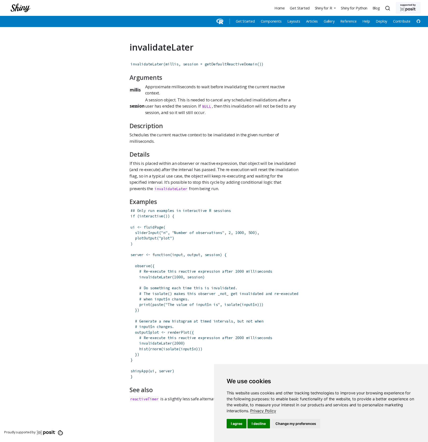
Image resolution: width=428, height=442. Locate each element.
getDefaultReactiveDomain (231, 64)
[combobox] (388, 7)
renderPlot (178, 332)
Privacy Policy (263, 410)
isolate (232, 304)
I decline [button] (259, 423)
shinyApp (139, 371)
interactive (151, 216)
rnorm (155, 349)
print (144, 304)
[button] (325, 8)
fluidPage (153, 227)
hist (143, 349)
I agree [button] (236, 423)
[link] (263, 410)
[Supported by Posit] (408, 8)
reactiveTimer (144, 399)
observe (142, 266)
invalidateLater (147, 64)
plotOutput (146, 238)
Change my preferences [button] (295, 423)
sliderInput (147, 232)
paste (157, 304)
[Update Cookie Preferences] (60, 432)
